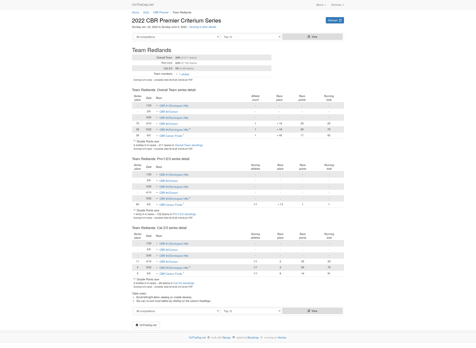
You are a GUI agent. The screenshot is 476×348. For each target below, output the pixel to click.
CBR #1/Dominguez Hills (174, 105)
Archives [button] (336, 5)
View (313, 36)
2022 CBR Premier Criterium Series (176, 20)
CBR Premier (161, 12)
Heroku (282, 337)
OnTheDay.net (143, 5)
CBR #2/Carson (169, 111)
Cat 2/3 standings (183, 283)
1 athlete (184, 74)
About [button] (320, 5)
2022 (146, 12)
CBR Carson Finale (171, 136)
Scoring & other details (203, 27)
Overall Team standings (189, 145)
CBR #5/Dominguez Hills (174, 129)
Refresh (333, 20)
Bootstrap (253, 337)
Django (226, 337)
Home (135, 12)
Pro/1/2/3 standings (184, 214)
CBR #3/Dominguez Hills (174, 118)
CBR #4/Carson (169, 123)
